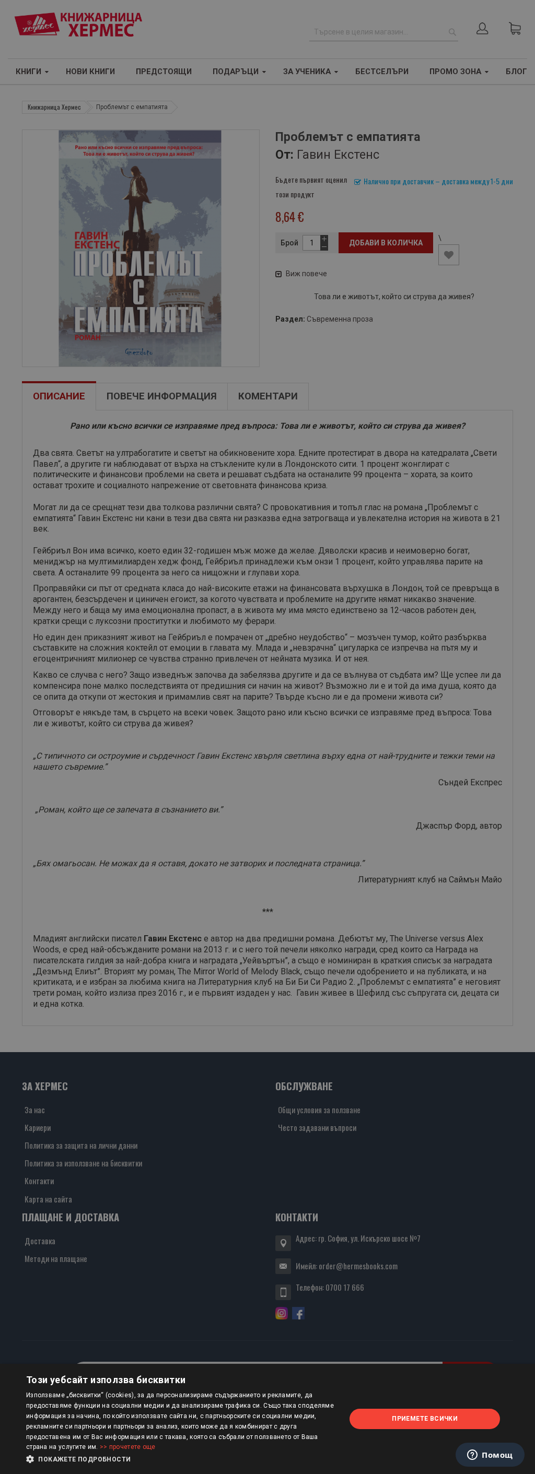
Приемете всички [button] (425, 1418)
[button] (181, 1459)
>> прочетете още (128, 1447)
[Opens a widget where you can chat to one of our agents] (490, 1456)
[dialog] (267, 1419)
